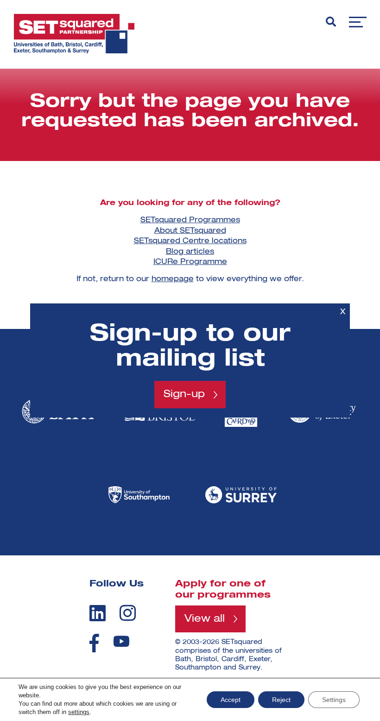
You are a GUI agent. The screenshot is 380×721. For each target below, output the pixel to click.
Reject (281, 699)
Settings (334, 699)
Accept (231, 699)
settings (78, 711)
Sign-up (184, 394)
